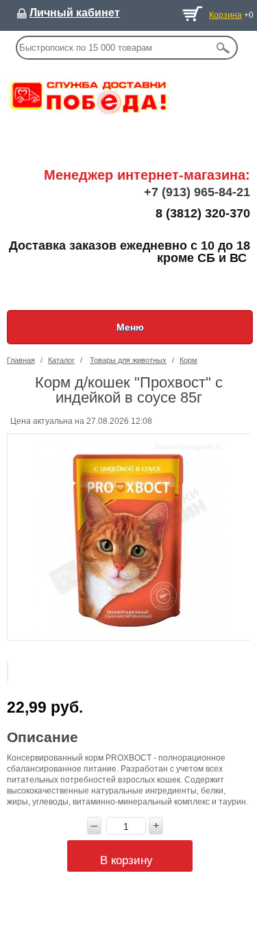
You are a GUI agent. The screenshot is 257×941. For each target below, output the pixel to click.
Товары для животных (128, 360)
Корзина (225, 15)
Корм (188, 360)
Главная (21, 360)
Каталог (61, 360)
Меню (130, 327)
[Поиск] (223, 48)
